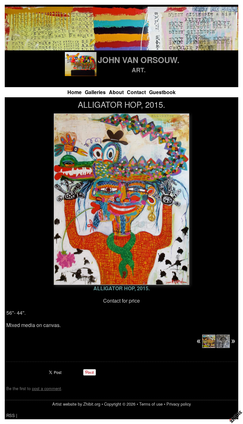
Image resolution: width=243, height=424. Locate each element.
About (116, 92)
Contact (136, 92)
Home (74, 92)
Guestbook (162, 92)
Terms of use (151, 404)
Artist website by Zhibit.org (76, 404)
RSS (10, 415)
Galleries (95, 92)
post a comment (46, 388)
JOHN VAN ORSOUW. (138, 60)
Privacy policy (178, 404)
